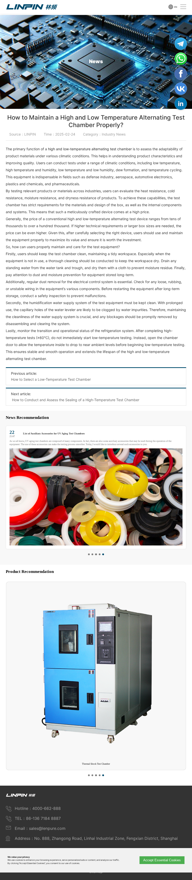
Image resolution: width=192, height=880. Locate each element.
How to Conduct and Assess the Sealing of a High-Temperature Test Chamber (75, 400)
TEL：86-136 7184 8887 (38, 818)
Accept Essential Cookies (162, 860)
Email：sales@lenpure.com (40, 828)
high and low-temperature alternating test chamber (90, 149)
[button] (89, 554)
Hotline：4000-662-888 (38, 808)
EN (175, 6)
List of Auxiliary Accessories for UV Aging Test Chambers (54, 433)
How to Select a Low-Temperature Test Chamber (51, 379)
